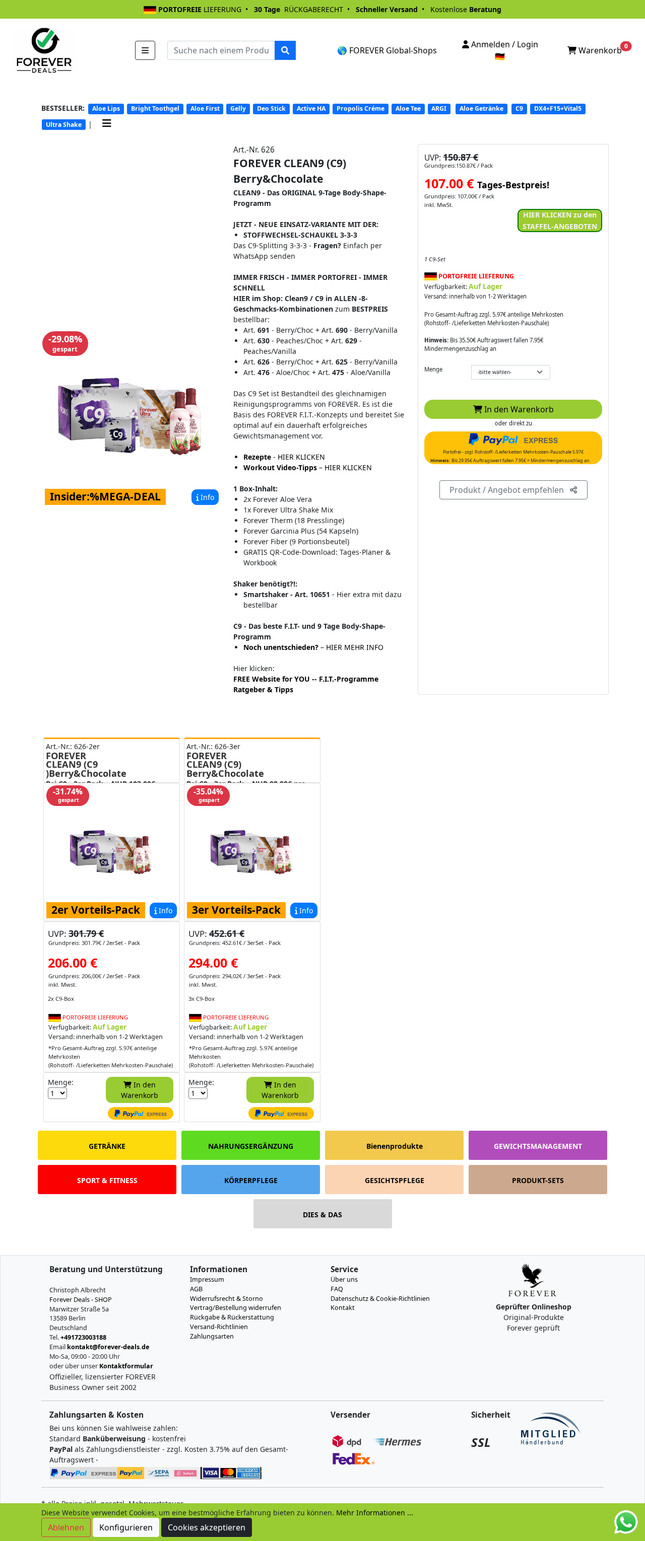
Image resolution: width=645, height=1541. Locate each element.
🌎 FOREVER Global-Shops (387, 50)
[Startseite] (43, 49)
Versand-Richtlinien (219, 1327)
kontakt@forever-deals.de (108, 1347)
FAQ (337, 1289)
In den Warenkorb (518, 409)
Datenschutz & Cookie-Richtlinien (380, 1298)
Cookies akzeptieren (206, 1527)
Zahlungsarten (212, 1336)
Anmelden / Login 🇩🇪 (503, 50)
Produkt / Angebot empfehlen (509, 489)
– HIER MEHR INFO (313, 647)
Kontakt (343, 1307)
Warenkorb (602, 49)
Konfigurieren (126, 1527)
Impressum (207, 1279)
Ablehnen (66, 1527)
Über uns (344, 1279)
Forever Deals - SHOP (80, 1299)
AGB (196, 1289)
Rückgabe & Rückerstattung (232, 1317)
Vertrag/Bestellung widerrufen (235, 1307)
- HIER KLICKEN (284, 457)
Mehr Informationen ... (374, 1512)
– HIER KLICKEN (307, 467)
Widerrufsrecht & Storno (226, 1298)
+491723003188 (83, 1337)
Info (206, 497)
